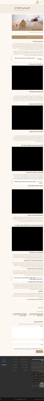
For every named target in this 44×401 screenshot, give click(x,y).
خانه (29, 10)
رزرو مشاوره (41, 386)
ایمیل (41, 344)
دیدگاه (41, 326)
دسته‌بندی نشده (25, 10)
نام (42, 340)
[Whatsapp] (2, 399)
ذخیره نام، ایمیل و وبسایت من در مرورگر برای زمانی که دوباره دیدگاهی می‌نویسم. (28, 348)
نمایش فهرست (28, 36)
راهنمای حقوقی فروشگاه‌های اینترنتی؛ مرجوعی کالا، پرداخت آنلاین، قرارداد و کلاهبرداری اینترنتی (19, 314)
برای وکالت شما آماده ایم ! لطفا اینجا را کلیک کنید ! (35, 299)
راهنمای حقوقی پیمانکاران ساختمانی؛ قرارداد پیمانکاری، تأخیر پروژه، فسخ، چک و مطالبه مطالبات (35, 314)
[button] (36, 308)
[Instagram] (6, 399)
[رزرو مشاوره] (41, 383)
